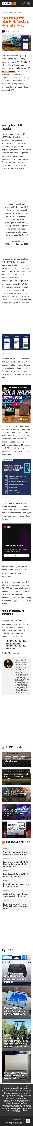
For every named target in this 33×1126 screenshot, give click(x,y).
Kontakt (19, 1119)
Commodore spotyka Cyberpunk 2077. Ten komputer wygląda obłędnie (16, 875)
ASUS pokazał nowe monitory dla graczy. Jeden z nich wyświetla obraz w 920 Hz (15, 895)
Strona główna (7, 12)
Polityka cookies (12, 1119)
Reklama (11, 1118)
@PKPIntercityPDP (20, 207)
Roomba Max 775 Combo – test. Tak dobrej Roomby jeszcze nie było (16, 1075)
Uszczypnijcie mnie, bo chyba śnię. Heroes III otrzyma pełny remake (16, 885)
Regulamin (17, 1118)
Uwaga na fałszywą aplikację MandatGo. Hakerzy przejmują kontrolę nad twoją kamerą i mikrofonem (15, 864)
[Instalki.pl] (9, 3)
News (14, 12)
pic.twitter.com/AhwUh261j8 (16, 235)
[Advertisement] (17, 106)
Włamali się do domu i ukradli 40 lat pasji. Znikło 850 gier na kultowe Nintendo (16, 853)
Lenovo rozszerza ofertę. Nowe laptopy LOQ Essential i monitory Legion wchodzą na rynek (15, 906)
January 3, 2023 (22, 244)
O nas (23, 1119)
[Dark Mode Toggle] (28, 1121)
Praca (22, 1118)
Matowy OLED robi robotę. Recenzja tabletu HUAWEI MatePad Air (16, 1011)
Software (19, 12)
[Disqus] (16, 721)
